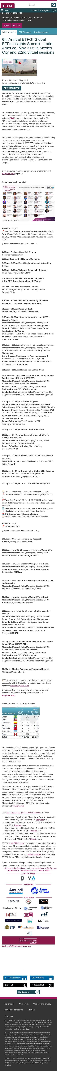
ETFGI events (25, 32)
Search (53, 5)
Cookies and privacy (42, 1004)
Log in (53, 10)
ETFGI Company (12, 978)
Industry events (8, 32)
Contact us (36, 10)
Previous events (41, 32)
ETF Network (38, 978)
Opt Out (16, 25)
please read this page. (22, 20)
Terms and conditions (13, 1010)
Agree (6, 25)
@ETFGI (9, 985)
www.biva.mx (18, 806)
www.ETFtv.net (34, 854)
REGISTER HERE (12, 88)
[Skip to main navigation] (9, 10)
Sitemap (31, 1010)
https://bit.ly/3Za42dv (19, 686)
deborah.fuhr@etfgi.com (15, 868)
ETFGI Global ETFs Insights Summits (23, 813)
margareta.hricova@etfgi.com (43, 868)
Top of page (9, 1004)
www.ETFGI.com (16, 843)
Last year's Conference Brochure (16, 946)
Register (46, 10)
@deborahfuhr (38, 985)
